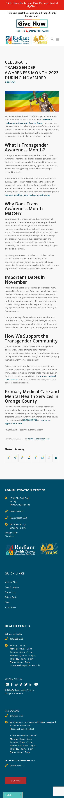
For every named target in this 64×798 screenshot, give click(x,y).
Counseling (10, 592)
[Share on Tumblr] (35, 458)
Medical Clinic (11, 582)
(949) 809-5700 (38, 31)
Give (7, 602)
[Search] (51, 39)
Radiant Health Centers (38, 439)
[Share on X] (15, 458)
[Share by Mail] (56, 458)
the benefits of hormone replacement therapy (27, 195)
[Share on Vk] (42, 458)
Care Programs (12, 587)
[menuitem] (51, 39)
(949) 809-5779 (20, 517)
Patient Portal (11, 597)
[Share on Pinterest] (22, 458)
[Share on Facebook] (8, 458)
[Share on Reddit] (49, 458)
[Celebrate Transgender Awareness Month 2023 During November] (32, 101)
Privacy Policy (11, 532)
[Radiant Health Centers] (26, 39)
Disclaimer (10, 536)
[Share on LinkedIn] (28, 458)
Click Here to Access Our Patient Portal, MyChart (32, 4)
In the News (10, 82)
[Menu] (57, 39)
